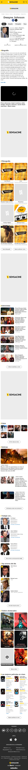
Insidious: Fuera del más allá (9, 703)
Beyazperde (6, 749)
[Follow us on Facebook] (8, 730)
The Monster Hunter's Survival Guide (20, 243)
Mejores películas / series (20, 249)
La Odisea (8, 676)
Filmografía (5, 161)
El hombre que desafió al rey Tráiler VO (7, 664)
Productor (21, 27)
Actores (11, 14)
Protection (20, 201)
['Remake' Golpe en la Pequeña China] (7, 192)
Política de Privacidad (8, 758)
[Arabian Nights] (7, 213)
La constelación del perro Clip (7, 628)
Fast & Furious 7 (14, 522)
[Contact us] (24, 730)
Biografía (5, 50)
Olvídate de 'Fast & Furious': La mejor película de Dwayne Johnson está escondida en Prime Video (20, 497)
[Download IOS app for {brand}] (12, 739)
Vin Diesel (13, 518)
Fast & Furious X (14, 519)
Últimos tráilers (14, 669)
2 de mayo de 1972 (20, 38)
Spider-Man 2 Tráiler (21, 664)
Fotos (3, 423)
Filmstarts (18, 747)
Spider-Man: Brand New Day (23, 677)
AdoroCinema (19, 749)
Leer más (3, 82)
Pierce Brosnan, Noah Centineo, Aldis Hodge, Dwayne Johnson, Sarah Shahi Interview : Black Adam (21, 311)
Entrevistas (5, 306)
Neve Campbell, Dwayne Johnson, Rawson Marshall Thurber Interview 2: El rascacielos (21, 357)
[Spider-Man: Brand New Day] (16, 679)
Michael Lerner (14, 578)
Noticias (4, 447)
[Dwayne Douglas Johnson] (5, 32)
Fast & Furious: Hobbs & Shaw (17, 534)
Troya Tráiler (7, 646)
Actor (16, 27)
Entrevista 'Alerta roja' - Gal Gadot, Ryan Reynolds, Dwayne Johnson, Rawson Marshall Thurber (21, 320)
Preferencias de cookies (14, 759)
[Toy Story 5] (16, 691)
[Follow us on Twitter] (12, 730)
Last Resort (7, 181)
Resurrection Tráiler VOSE (20, 628)
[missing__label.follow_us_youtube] (4, 730)
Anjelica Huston (14, 591)
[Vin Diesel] (5, 523)
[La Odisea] (3, 679)
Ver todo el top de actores (14, 605)
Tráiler (7, 687)
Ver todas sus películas (15, 524)
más (21, 29)
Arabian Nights (7, 222)
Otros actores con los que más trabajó (14, 558)
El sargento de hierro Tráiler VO (21, 646)
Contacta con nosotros (15, 756)
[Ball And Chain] (20, 213)
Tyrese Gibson (14, 543)
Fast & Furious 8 (14, 521)
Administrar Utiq (17, 758)
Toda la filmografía (6, 249)
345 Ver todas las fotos (14, 441)
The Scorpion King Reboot (7, 243)
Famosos (7, 14)
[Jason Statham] (5, 536)
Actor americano (17, 14)
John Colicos (14, 566)
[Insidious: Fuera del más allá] (3, 704)
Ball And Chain (21, 222)
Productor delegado (14, 29)
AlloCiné (6, 747)
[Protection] (20, 192)
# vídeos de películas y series (14, 366)
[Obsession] (3, 691)
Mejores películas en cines (14, 717)
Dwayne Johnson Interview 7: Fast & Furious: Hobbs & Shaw (21, 347)
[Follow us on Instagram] (16, 730)
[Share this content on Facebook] (13, 20)
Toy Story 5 (22, 689)
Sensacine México (12, 751)
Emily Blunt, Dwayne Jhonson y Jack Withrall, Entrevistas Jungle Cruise (20, 328)
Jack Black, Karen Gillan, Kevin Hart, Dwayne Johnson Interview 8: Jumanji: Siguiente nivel (20, 339)
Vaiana (21, 701)
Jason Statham (14, 531)
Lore (21, 181)
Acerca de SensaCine (5, 756)
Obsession (8, 689)
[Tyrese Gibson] (5, 549)
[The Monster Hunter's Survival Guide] (20, 234)
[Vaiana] (16, 704)
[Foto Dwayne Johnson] (4, 428)
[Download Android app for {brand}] (16, 739)
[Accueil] (13, 2)
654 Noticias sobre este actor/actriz (14, 508)
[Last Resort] (7, 171)
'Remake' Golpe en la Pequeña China (7, 201)
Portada (2, 14)
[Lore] (20, 171)
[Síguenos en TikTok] (20, 730)
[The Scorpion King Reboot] (7, 234)
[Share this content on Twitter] (16, 20)
